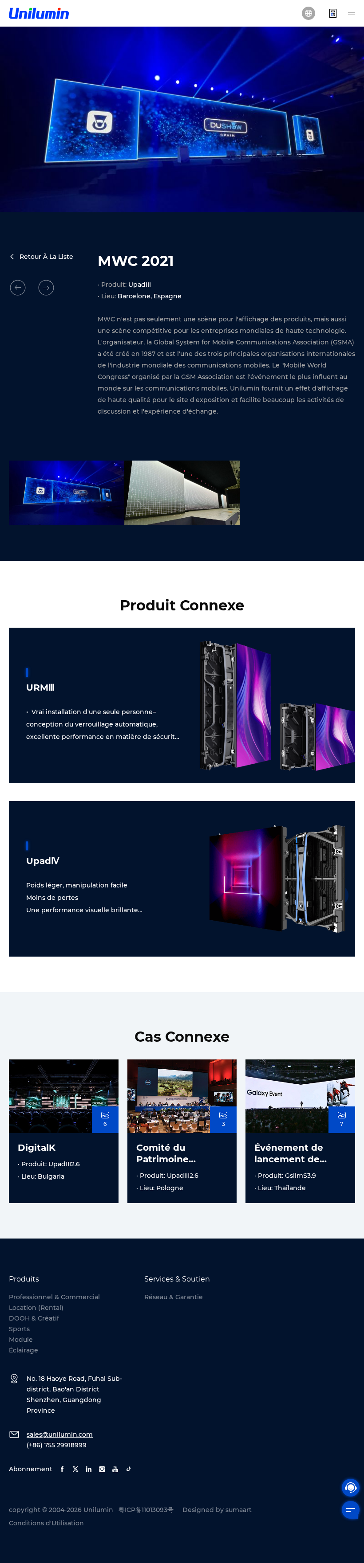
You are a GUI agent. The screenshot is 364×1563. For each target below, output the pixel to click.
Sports (19, 1329)
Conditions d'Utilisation (46, 1523)
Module (21, 1340)
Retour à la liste (46, 257)
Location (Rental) (36, 1308)
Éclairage (23, 1350)
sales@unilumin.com (60, 1434)
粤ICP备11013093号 (146, 1510)
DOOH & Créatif (34, 1318)
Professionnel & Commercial (54, 1297)
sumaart (239, 1510)
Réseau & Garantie (173, 1297)
